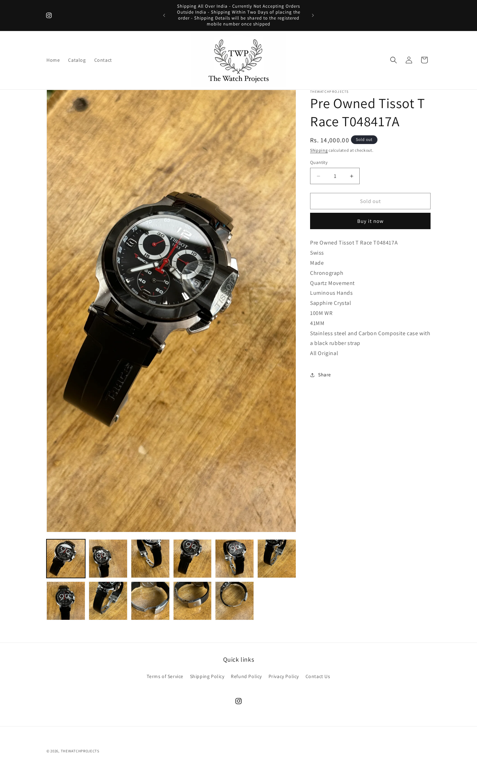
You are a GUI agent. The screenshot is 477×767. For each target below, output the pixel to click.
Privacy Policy (284, 676)
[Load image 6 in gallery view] (276, 558)
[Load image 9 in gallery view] (150, 600)
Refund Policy (246, 676)
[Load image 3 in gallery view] (150, 558)
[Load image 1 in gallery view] (65, 558)
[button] (393, 60)
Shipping (319, 150)
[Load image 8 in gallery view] (108, 600)
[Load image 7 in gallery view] (65, 600)
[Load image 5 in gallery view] (234, 558)
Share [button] (324, 374)
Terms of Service (165, 676)
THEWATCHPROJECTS (80, 751)
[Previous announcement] (164, 15)
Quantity (319, 162)
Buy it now (370, 221)
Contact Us (318, 676)
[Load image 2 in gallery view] (108, 558)
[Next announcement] (313, 15)
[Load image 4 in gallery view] (192, 558)
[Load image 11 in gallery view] (234, 600)
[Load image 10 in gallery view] (192, 600)
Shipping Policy (207, 676)
